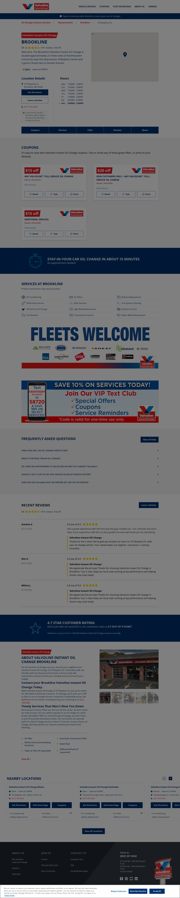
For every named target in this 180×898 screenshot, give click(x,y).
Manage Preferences (118, 891)
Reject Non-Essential (138, 891)
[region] (90, 891)
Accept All (157, 891)
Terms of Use (9, 895)
